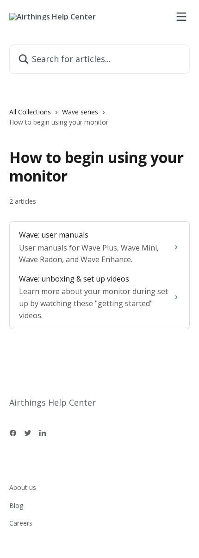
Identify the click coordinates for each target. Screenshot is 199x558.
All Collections (30, 111)
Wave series (80, 111)
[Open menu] (181, 16)
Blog (16, 505)
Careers (20, 523)
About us (22, 487)
